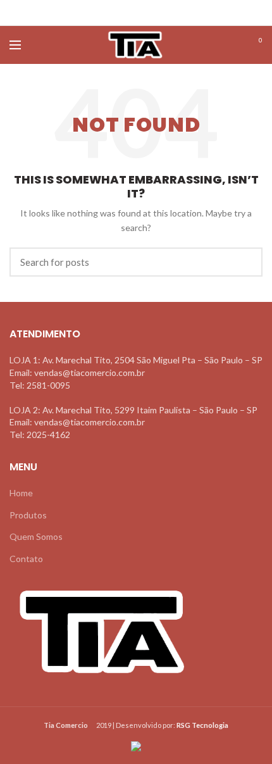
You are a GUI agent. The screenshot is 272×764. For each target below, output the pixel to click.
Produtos (28, 515)
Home (21, 492)
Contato (26, 558)
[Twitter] (120, 12)
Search (245, 262)
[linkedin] (152, 12)
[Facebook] (105, 12)
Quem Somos (36, 536)
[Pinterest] (136, 12)
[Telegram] (168, 12)
